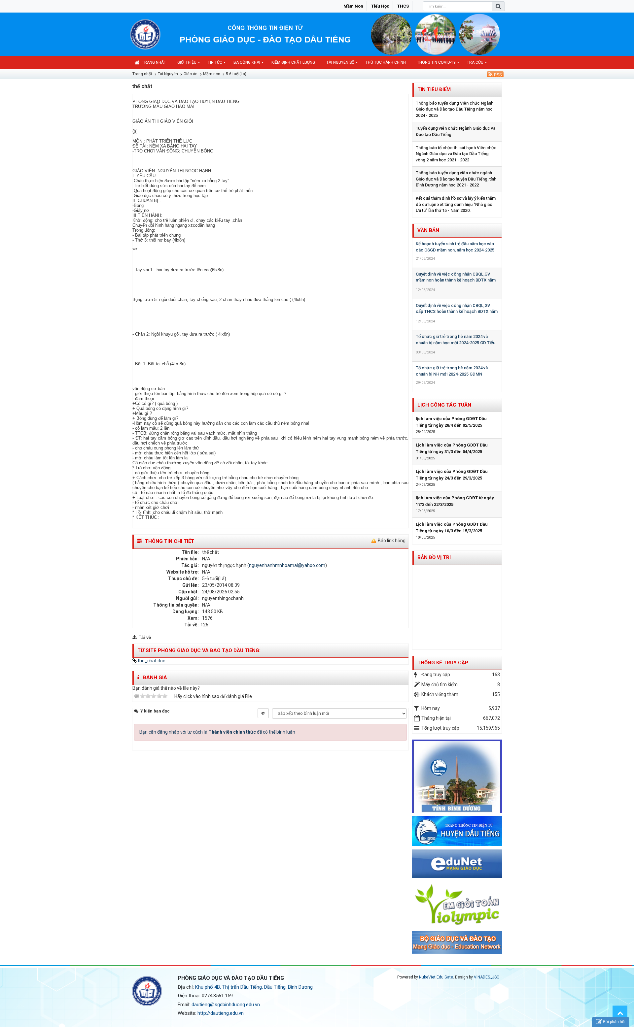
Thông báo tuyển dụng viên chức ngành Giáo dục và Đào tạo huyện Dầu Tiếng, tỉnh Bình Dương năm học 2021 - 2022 (456, 178)
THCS (403, 6)
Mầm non (353, 6)
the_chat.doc (151, 660)
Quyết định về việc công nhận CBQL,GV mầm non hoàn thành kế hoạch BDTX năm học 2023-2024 (456, 280)
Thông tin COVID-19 (436, 62)
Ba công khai (246, 62)
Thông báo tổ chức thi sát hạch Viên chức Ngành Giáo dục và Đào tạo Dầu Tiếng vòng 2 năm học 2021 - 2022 (456, 153)
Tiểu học (380, 6)
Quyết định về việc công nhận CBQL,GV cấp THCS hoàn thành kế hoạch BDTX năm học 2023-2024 (457, 311)
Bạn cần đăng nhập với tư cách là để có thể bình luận (217, 732)
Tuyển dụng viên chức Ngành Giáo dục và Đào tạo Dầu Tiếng (455, 131)
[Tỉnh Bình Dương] (457, 776)
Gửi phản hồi (614, 1021)
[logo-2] (457, 942)
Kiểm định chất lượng (293, 62)
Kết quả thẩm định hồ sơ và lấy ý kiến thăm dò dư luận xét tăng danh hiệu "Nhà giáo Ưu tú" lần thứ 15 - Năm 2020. (456, 204)
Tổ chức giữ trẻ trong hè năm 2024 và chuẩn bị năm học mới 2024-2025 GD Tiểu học (455, 342)
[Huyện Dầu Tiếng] (457, 830)
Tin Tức (215, 62)
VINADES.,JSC (486, 977)
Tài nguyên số (340, 62)
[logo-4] (457, 863)
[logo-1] (457, 904)
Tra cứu (475, 62)
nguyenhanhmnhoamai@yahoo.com (287, 565)
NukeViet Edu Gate (436, 977)
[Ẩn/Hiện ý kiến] (263, 713)
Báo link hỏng (391, 540)
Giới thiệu (186, 62)
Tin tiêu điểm (434, 89)
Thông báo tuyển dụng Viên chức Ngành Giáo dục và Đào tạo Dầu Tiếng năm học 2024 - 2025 (454, 109)
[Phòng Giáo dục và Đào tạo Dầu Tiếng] (145, 34)
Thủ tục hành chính (386, 62)
